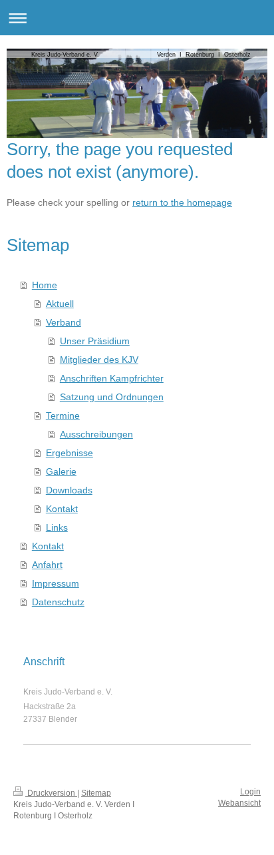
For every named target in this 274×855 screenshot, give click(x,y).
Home (44, 285)
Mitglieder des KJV (99, 359)
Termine (63, 415)
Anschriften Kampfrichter (112, 378)
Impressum (55, 583)
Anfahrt (47, 564)
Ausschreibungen (96, 434)
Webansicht (239, 803)
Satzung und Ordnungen (112, 397)
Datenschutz (58, 602)
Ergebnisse (69, 452)
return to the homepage (182, 202)
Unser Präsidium (95, 341)
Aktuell (60, 303)
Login (250, 791)
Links (57, 527)
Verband (63, 322)
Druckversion (51, 793)
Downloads (69, 490)
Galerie (61, 471)
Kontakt (62, 508)
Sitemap (96, 793)
